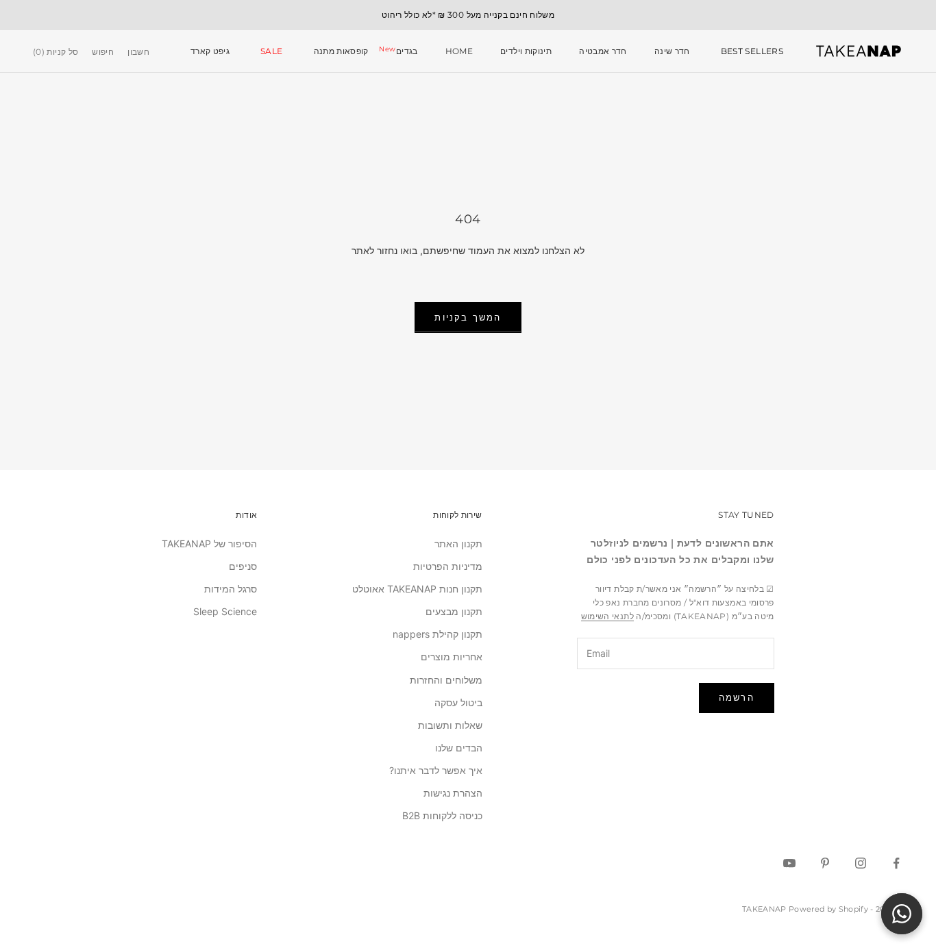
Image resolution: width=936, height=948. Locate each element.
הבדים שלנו (458, 747)
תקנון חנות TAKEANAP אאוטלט (417, 589)
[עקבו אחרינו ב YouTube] (789, 863)
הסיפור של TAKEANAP (209, 543)
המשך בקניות (467, 317)
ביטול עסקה (458, 702)
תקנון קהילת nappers (437, 634)
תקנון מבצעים (454, 611)
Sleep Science (225, 611)
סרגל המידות (230, 589)
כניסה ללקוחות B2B (442, 815)
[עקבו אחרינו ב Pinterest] (825, 863)
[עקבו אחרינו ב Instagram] (860, 863)
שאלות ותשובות (450, 725)
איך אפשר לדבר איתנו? (435, 770)
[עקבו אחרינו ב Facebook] (896, 863)
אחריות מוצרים (451, 656)
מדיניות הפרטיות (447, 566)
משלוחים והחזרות (446, 680)
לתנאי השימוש (607, 616)
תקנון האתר (458, 543)
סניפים (243, 566)
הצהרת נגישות (452, 793)
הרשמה (736, 697)
